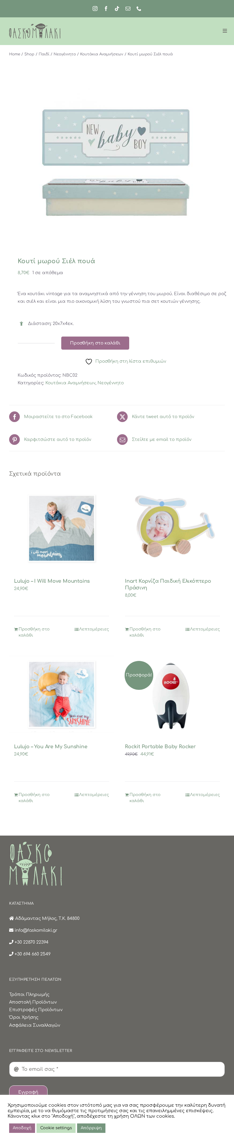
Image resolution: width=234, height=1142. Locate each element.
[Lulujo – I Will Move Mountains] (61, 528)
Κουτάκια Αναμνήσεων (70, 383)
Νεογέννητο (111, 383)
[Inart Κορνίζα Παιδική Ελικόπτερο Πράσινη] (172, 528)
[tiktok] (117, 8)
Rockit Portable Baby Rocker (160, 746)
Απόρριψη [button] (91, 1128)
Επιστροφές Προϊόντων (35, 1010)
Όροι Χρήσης (23, 1017)
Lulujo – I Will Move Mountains (52, 581)
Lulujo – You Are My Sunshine (50, 746)
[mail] (128, 8)
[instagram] (95, 8)
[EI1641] (117, 162)
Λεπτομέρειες (94, 629)
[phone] (138, 8)
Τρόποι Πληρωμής (29, 994)
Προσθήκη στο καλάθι (95, 343)
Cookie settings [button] (56, 1128)
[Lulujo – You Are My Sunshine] (61, 694)
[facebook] (106, 8)
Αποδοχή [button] (22, 1128)
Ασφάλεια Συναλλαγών (34, 1025)
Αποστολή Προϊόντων (33, 1002)
